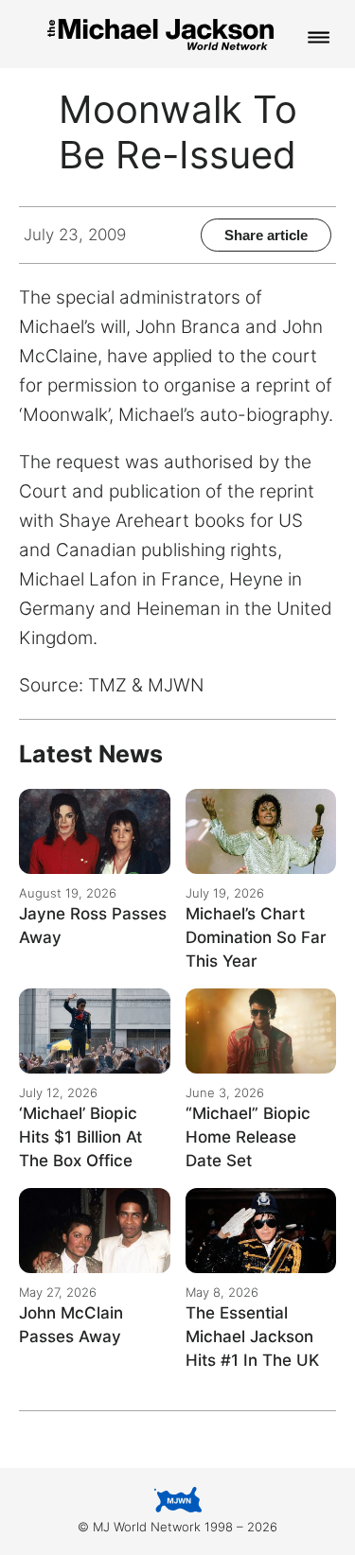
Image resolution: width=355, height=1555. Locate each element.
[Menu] (319, 39)
